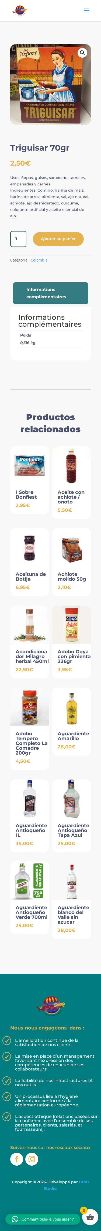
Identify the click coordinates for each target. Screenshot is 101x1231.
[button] (82, 53)
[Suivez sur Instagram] (31, 1159)
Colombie (39, 260)
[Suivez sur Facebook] (16, 1159)
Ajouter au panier (58, 238)
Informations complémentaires (46, 293)
